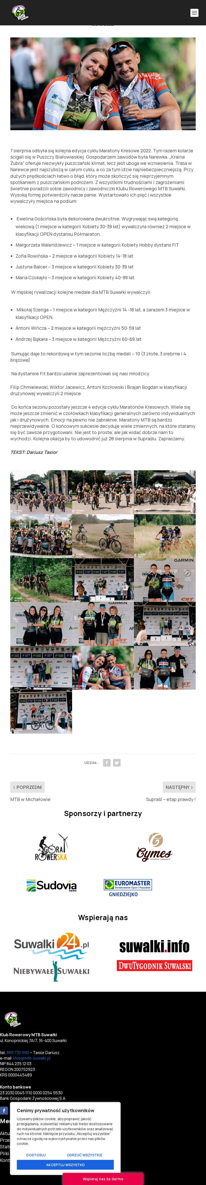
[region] (65, 1138)
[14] (103, 688)
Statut (7, 1147)
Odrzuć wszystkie (84, 1155)
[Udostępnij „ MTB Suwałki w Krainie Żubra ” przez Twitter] (117, 763)
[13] (41, 688)
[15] (165, 688)
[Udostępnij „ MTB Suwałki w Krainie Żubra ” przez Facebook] (107, 763)
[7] (41, 600)
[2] (103, 512)
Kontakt (8, 1160)
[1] (41, 512)
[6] (165, 556)
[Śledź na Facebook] (4, 1111)
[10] (41, 644)
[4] (41, 556)
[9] (165, 600)
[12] (165, 644)
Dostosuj (36, 1155)
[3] (165, 512)
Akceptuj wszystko (65, 1164)
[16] (41, 732)
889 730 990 (18, 1052)
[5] (103, 556)
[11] (103, 644)
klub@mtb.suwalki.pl (31, 1058)
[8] (103, 600)
